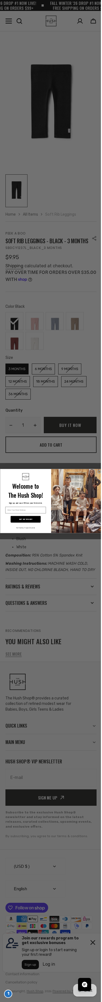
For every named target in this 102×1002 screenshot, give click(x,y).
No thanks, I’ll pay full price (23, 528)
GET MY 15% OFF (23, 519)
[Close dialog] (97, 471)
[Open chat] (80, 984)
